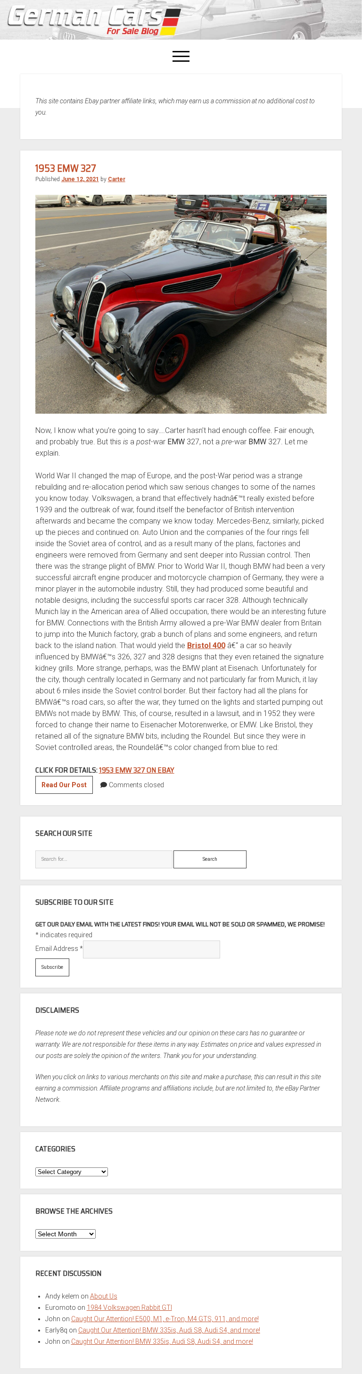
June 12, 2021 (80, 179)
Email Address (59, 948)
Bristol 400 (206, 645)
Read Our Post (67, 787)
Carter (116, 179)
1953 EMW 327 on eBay (136, 770)
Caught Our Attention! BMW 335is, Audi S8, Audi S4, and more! (169, 1330)
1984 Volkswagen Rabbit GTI (129, 1307)
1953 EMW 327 (65, 168)
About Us (103, 1296)
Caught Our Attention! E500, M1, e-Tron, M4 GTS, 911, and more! (165, 1319)
